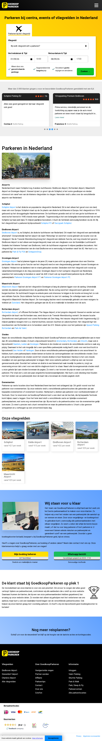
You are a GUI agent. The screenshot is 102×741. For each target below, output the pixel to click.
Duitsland (16, 303)
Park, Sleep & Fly (76, 685)
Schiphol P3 (46, 223)
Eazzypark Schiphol (63, 223)
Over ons (39, 689)
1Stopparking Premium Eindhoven (69, 96)
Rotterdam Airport (10, 312)
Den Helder (18, 350)
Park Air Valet (20, 328)
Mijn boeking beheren (25, 554)
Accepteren (53, 738)
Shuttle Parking (75, 678)
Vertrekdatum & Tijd (17, 53)
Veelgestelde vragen (44, 670)
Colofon (38, 693)
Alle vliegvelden (9, 681)
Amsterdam (61, 341)
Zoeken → (85, 71)
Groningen (34, 344)
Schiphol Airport (9, 207)
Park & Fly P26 (18, 252)
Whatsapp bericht (77, 554)
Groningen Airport (9, 261)
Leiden (24, 344)
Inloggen (72, 670)
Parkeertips (40, 681)
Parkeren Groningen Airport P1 (27, 277)
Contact (38, 685)
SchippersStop (34, 252)
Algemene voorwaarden (91, 736)
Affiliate (38, 678)
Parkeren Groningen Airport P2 (57, 277)
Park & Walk (74, 681)
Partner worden (42, 674)
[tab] (44, 129)
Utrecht (83, 341)
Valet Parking (74, 674)
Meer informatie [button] (37, 738)
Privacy (78, 736)
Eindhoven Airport (9, 232)
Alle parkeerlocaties (77, 693)
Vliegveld (12, 40)
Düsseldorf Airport (10, 674)
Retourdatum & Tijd (57, 53)
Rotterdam (72, 341)
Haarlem (16, 344)
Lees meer (59, 117)
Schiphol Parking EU (12, 96)
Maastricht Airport (10, 287)
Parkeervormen (75, 689)
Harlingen (30, 350)
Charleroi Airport (9, 678)
